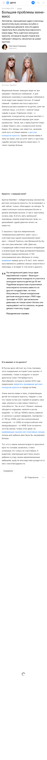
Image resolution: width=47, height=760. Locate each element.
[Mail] (7, 3)
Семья (19, 8)
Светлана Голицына (17, 46)
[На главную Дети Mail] (12, 3)
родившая (6, 260)
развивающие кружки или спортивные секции (23, 432)
